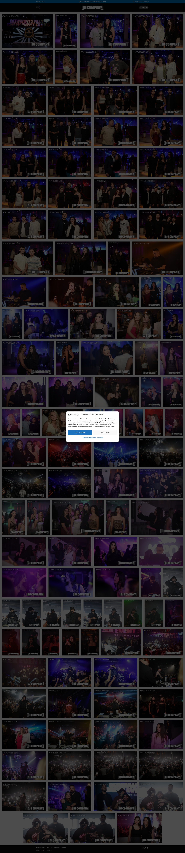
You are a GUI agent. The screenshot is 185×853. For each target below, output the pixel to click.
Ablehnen (105, 433)
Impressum (100, 437)
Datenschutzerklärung (89, 437)
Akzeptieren (80, 433)
